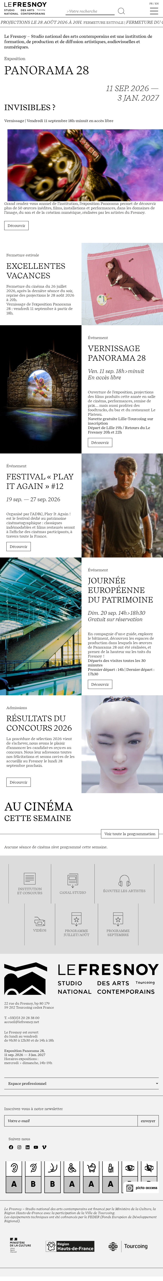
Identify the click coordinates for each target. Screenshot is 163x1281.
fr (151, 3)
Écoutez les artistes (124, 891)
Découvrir (16, 225)
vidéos (39, 930)
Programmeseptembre (118, 933)
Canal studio (73, 893)
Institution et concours (29, 891)
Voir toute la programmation (129, 834)
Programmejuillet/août (76, 933)
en (157, 3)
